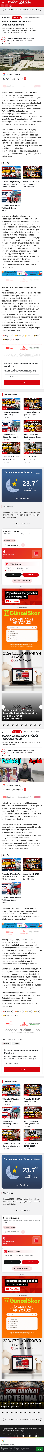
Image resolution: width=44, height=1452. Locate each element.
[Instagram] (16, 1435)
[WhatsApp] (36, 1435)
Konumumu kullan (13, 545)
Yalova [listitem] (16, 1043)
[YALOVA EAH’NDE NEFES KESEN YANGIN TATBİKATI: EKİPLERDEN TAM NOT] (33, 452)
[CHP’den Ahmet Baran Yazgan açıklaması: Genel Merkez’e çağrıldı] (22, 707)
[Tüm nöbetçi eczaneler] (23, 545)
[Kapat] (41, 1440)
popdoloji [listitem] (6, 1043)
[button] (2, 5)
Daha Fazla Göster (22, 524)
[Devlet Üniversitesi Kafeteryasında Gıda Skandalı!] (33, 430)
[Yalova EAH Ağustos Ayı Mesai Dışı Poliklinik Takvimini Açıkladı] (11, 177)
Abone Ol (22, 383)
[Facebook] (4, 1435)
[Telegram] (29, 1435)
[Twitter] (10, 1435)
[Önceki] (3, 707)
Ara (13, 574)
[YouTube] (23, 1435)
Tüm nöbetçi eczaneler (21, 581)
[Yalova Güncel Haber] (19, 2)
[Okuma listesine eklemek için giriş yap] (25, 78)
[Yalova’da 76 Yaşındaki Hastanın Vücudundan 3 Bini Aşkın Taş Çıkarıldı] (11, 452)
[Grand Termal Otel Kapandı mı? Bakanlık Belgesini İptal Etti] (22, 1395)
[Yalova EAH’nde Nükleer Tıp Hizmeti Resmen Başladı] (11, 201)
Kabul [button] (39, 1449)
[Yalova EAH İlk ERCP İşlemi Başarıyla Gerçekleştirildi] (33, 177)
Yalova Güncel (13, 38)
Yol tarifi (30, 574)
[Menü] (4, 2)
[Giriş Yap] (6, 5)
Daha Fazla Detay (22, 498)
